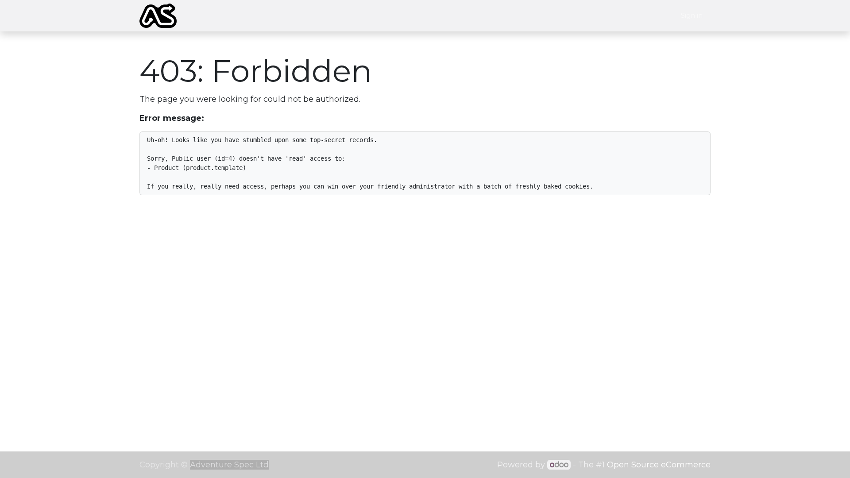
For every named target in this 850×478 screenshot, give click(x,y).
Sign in (692, 15)
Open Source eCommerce (659, 465)
